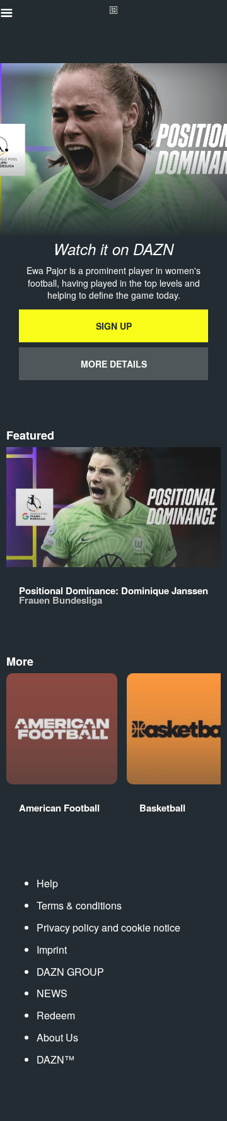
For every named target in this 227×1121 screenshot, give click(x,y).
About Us (57, 1037)
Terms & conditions (79, 905)
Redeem (56, 1015)
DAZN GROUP (70, 971)
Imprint (52, 949)
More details (114, 363)
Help (47, 883)
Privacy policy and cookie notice (108, 927)
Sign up (114, 326)
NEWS (52, 993)
